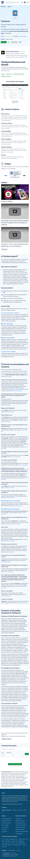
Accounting (4, 842)
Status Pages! (5, 825)
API (2, 812)
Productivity (14, 841)
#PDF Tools (9, 74)
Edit (3, 36)
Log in (2, 752)
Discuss (20, 810)
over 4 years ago (9, 571)
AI (2, 839)
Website (4, 42)
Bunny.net (13, 853)
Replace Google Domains (22, 831)
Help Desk (7, 841)
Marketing (21, 841)
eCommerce (12, 842)
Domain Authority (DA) (8, 337)
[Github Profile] (20, 42)
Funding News (5, 827)
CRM (3, 841)
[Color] (6, 175)
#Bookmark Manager (19, 74)
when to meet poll (13, 856)
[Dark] (24, 175)
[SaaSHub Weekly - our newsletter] (22, 2)
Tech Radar (18, 818)
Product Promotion (6, 810)
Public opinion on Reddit (9, 351)
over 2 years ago (17, 390)
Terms (18, 850)
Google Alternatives (20, 823)
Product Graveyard (20, 827)
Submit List (4, 829)
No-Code (6, 839)
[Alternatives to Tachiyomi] (8, 42)
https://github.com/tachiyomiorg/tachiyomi (18, 389)
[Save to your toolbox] (15, 18)
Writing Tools (21, 842)
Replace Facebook (20, 820)
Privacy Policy (11, 850)
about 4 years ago (9, 552)
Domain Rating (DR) (8, 323)
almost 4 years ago (9, 487)
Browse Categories (6, 818)
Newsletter (4, 831)
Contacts (14, 810)
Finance (24, 844)
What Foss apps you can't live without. (11, 500)
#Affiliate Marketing (6, 76)
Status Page (14, 42)
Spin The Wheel (14, 854)
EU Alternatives (19, 833)
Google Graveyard (20, 829)
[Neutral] (15, 175)
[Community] (25, 2)
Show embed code (15, 177)
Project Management (7, 844)
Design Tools (22, 839)
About (24, 810)
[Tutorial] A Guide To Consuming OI (10, 509)
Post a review (23, 36)
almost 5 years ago (5, 595)
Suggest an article (6, 738)
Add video (4, 249)
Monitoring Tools (17, 844)
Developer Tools (14, 839)
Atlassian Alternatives (21, 825)
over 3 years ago (16, 456)
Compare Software (6, 820)
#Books (3, 74)
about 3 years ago (5, 405)
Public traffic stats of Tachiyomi (11, 312)
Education (4, 846)
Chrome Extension (6, 823)
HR (16, 842)
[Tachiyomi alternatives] (15, 13)
